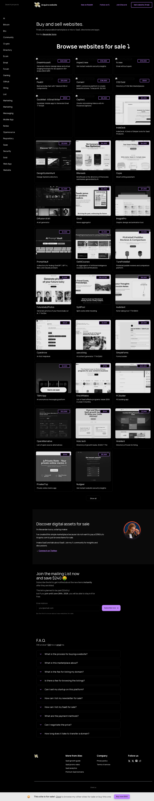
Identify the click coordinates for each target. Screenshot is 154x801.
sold (5, 157)
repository (8, 138)
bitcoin (6, 24)
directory (7, 50)
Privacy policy (102, 761)
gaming (6, 75)
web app (7, 163)
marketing (8, 106)
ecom (5, 56)
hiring (5, 88)
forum (6, 69)
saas (5, 144)
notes (6, 126)
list (4, 94)
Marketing (8, 100)
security (7, 151)
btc (4, 31)
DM (49, 645)
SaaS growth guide (73, 761)
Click (58, 796)
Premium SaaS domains (75, 772)
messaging (8, 113)
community (8, 37)
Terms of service (103, 764)
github (6, 81)
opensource (9, 132)
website (7, 170)
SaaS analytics (71, 768)
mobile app (8, 119)
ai (4, 18)
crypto (6, 43)
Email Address (42, 603)
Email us (93, 787)
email (5, 62)
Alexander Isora (49, 34)
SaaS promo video (73, 764)
